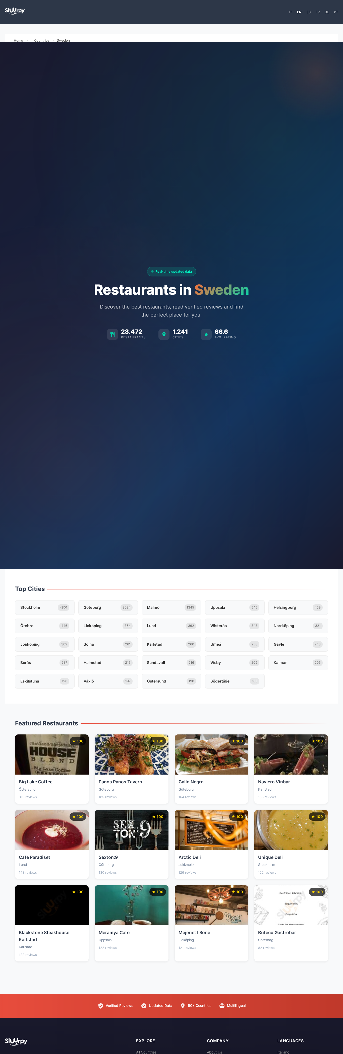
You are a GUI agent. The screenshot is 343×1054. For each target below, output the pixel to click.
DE (327, 12)
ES (309, 12)
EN (299, 12)
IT (290, 12)
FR (318, 12)
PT (336, 12)
